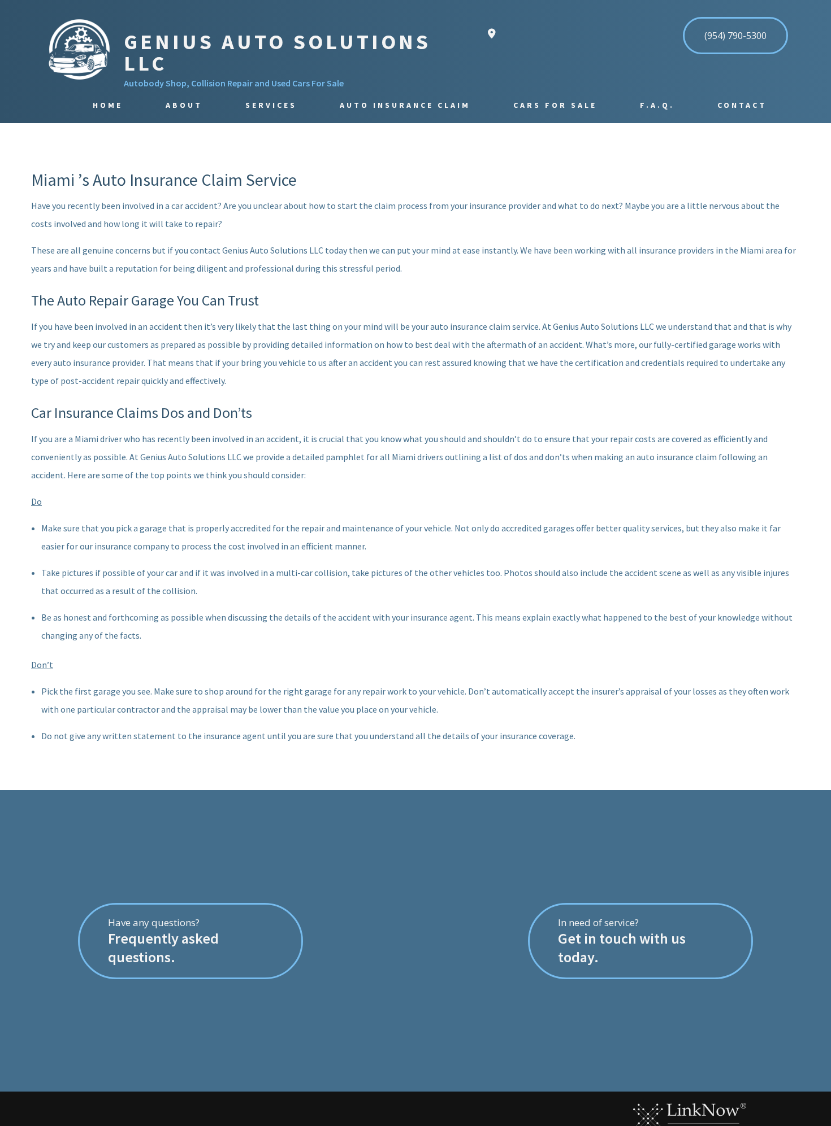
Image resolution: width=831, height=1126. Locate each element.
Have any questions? (163, 941)
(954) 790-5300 (735, 35)
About (184, 105)
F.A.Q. (657, 105)
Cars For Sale (555, 105)
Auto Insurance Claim (405, 105)
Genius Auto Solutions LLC (277, 52)
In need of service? (622, 941)
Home (108, 105)
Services (271, 105)
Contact (742, 105)
